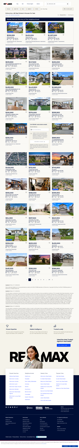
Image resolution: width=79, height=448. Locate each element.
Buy (17, 3)
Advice (38, 3)
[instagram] (8, 407)
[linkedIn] (14, 407)
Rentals (13, 389)
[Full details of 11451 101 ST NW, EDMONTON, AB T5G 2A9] (62, 184)
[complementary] (41, 437)
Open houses (25, 424)
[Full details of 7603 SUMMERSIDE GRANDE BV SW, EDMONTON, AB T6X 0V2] (16, 53)
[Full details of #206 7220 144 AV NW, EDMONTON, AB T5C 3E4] (16, 209)
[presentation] (15, 27)
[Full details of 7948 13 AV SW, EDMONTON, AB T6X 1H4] (35, 27)
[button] (41, 437)
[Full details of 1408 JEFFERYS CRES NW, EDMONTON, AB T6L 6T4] (39, 103)
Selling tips (42, 430)
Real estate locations (27, 423)
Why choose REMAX (61, 428)
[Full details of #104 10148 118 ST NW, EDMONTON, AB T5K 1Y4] (39, 53)
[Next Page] (52, 279)
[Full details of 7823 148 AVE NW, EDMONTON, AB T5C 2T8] (16, 259)
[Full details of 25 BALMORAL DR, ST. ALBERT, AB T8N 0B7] (16, 158)
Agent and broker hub (62, 423)
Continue (66, 446)
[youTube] (10, 407)
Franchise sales (60, 421)
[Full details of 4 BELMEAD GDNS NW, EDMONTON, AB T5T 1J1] (16, 103)
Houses (13, 381)
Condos (13, 378)
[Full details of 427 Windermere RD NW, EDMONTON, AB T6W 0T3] (62, 129)
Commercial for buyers (45, 426)
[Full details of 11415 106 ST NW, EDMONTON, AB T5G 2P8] (39, 259)
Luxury (24, 431)
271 (49, 279)
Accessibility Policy (31, 436)
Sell (22, 3)
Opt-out (74, 446)
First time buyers (43, 423)
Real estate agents (27, 426)
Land (13, 384)
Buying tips (42, 421)
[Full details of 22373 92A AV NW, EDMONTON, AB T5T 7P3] (39, 234)
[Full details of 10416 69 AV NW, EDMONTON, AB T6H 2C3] (16, 129)
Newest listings (26, 419)
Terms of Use (23, 436)
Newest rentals (26, 421)
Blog (41, 419)
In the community (61, 430)
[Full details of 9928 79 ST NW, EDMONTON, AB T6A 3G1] (16, 234)
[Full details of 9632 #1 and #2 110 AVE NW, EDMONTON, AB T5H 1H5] (16, 184)
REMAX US (8, 419)
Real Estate (14, 376)
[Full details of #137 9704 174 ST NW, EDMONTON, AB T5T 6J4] (39, 209)
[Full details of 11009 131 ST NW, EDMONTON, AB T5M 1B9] (56, 27)
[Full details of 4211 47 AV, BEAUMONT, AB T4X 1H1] (62, 234)
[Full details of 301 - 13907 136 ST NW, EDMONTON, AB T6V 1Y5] (39, 184)
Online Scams (9, 436)
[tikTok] (17, 407)
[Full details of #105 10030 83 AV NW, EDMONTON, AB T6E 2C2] (62, 53)
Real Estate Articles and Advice (11, 424)
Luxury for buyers (44, 424)
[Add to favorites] (22, 35)
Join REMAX (59, 419)
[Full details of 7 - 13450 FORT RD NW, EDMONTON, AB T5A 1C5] (39, 158)
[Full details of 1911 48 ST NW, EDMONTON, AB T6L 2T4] (62, 158)
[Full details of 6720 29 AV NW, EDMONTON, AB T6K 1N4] (15, 27)
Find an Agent (30, 3)
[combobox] (58, 4)
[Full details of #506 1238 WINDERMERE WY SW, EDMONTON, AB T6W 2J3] (16, 78)
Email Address (33, 126)
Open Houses (15, 386)
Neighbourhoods (26, 428)
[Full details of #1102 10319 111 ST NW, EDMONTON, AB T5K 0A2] (62, 103)
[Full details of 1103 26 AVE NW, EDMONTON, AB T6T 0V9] (62, 209)
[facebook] (6, 407)
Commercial (25, 430)
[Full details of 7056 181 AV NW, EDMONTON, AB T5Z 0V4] (39, 78)
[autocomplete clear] (68, 4)
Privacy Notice (15, 436)
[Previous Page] (26, 279)
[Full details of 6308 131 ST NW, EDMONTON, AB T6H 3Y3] (62, 78)
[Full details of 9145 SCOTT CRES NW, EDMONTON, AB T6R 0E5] (62, 259)
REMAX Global (9, 421)
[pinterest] (12, 407)
